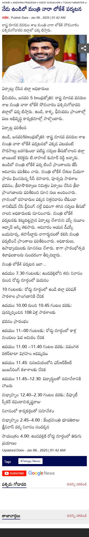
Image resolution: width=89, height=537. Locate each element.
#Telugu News (30, 461)
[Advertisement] (44, 500)
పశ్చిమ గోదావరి (14, 484)
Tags (7, 461)
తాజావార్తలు (11, 515)
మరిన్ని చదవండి (77, 484)
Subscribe (17, 473)
